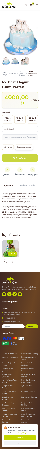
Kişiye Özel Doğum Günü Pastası (28, 381)
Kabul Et (20, 438)
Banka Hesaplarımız (10, 301)
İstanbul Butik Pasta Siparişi (28, 358)
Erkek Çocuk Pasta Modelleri (8, 409)
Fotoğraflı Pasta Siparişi (7, 387)
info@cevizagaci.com (12, 322)
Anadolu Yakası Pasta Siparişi (9, 381)
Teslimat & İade (27, 185)
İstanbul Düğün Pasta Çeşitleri (9, 415)
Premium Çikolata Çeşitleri (8, 421)
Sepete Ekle (22, 158)
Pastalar (13, 74)
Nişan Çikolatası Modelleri (7, 398)
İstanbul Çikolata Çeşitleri (27, 421)
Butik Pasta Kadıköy (28, 391)
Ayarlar (20, 443)
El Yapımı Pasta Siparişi (29, 354)
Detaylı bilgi (22, 433)
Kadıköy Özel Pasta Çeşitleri (28, 375)
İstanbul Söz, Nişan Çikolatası (8, 404)
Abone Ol (31, 326)
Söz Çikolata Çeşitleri (29, 397)
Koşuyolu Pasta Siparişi (10, 357)
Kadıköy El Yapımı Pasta (27, 370)
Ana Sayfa (5, 73)
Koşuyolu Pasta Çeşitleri (7, 370)
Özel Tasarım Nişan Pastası (28, 409)
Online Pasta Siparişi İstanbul (9, 392)
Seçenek (6, 112)
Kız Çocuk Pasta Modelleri (27, 404)
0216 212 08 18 (9, 318)
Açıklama (8, 185)
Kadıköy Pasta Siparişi (10, 354)
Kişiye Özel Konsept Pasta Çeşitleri (28, 415)
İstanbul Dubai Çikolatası (26, 364)
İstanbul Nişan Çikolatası (7, 375)
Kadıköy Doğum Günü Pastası (9, 364)
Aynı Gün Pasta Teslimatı (26, 387)
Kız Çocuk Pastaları (22, 73)
